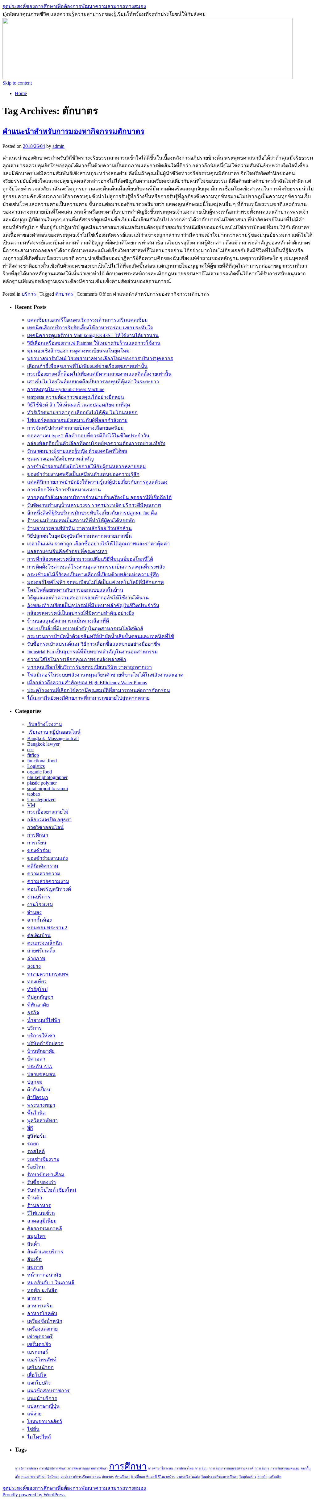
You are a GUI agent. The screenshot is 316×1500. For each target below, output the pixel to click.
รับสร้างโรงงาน (44, 724)
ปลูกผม (35, 1082)
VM (31, 805)
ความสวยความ (43, 873)
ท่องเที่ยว (37, 981)
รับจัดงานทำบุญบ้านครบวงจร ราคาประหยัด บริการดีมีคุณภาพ (94, 505)
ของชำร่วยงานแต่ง (47, 858)
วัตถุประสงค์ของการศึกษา (219, 1476)
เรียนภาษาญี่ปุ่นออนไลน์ (54, 732)
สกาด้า (262, 1476)
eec (30, 749)
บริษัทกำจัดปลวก (45, 1043)
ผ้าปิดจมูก (37, 1097)
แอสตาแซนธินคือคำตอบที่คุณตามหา (67, 551)
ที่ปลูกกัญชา (40, 997)
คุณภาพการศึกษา (33, 1476)
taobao (33, 794)
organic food (39, 771)
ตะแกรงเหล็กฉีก (44, 943)
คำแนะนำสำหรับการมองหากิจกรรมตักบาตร (73, 131)
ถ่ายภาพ (36, 958)
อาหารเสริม (40, 1305)
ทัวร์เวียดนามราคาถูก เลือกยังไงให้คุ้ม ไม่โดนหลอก (82, 412)
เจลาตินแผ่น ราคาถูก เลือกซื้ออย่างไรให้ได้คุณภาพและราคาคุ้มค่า (98, 543)
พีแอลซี (151, 1476)
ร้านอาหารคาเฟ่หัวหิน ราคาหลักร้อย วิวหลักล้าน (79, 528)
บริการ (29, 294)
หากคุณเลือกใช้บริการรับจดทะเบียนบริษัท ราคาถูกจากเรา (89, 667)
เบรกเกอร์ (37, 1352)
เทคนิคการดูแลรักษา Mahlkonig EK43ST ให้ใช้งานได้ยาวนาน (93, 335)
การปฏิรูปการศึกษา (53, 1468)
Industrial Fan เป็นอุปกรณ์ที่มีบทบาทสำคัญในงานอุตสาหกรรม (92, 651)
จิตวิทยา (53, 1476)
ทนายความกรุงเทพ (48, 974)
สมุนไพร (36, 1236)
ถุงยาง (34, 966)
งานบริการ (38, 896)
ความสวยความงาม (48, 881)
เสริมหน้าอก (40, 1367)
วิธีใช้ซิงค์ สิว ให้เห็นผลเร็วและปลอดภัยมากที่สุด (78, 404)
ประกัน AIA (39, 1066)
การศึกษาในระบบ (160, 1468)
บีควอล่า (36, 1058)
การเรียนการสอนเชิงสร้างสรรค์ (231, 1468)
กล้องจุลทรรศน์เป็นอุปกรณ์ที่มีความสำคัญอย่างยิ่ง (80, 613)
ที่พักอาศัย (38, 1004)
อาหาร (34, 1298)
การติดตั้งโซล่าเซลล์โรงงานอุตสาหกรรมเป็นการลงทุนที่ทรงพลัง (96, 566)
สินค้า (33, 1244)
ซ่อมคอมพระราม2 (47, 927)
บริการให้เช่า (41, 1035)
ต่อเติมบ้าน (39, 935)
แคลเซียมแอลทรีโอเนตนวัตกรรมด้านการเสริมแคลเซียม (87, 320)
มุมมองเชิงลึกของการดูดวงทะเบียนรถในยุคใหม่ (78, 350)
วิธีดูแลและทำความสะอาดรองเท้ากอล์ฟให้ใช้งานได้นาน (88, 597)
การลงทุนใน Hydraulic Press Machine (65, 389)
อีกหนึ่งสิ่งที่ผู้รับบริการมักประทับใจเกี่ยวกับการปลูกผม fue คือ (92, 512)
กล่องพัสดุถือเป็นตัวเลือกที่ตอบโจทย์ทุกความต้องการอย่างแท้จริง (96, 443)
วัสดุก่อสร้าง (247, 1476)
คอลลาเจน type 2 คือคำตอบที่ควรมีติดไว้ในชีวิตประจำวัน (88, 435)
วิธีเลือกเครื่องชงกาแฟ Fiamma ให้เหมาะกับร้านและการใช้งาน (93, 343)
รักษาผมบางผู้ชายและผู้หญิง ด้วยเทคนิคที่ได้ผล (77, 451)
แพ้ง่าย (34, 1413)
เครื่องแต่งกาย (42, 1328)
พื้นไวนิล (36, 1112)
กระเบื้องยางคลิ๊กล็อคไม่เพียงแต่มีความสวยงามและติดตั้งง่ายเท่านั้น (99, 374)
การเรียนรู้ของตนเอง (284, 1468)
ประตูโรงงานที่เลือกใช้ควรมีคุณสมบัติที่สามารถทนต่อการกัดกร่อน (98, 690)
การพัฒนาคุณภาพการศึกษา (88, 1468)
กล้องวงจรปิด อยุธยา (49, 819)
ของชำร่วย (39, 850)
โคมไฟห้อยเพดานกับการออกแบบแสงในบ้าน (75, 590)
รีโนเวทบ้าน (166, 1476)
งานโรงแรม (40, 904)
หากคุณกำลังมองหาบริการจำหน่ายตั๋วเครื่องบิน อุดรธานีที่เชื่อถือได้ (99, 497)
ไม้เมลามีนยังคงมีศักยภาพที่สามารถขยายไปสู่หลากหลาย (88, 698)
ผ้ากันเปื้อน (38, 1089)
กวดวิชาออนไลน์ (45, 827)
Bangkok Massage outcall (53, 738)
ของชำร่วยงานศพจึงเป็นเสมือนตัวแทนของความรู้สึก (83, 474)
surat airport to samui (47, 788)
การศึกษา (37, 835)
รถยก (33, 1143)
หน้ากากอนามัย (44, 1274)
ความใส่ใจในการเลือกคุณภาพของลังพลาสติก (76, 659)
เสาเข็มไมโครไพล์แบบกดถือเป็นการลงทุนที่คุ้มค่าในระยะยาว (93, 381)
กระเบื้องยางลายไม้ (48, 812)
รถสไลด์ (36, 1151)
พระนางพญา (41, 1105)
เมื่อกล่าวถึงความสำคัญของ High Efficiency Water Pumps (87, 682)
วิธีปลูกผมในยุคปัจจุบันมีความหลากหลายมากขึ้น (79, 536)
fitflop (33, 755)
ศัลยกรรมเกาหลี (44, 1228)
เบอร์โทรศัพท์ (41, 1359)
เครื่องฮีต (274, 1476)
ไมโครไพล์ (39, 1437)
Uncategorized (41, 799)
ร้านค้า (34, 1197)
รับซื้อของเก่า (41, 1182)
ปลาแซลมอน (41, 1074)
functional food (42, 760)
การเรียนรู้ (262, 1468)
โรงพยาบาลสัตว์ (44, 1421)
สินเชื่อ (34, 1259)
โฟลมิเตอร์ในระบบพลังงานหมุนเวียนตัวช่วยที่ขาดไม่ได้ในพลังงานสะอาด (105, 674)
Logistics (36, 766)
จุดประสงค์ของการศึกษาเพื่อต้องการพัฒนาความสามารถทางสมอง (74, 6)
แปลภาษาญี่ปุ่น (43, 1406)
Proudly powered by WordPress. (34, 1494)
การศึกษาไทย (183, 1468)
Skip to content (17, 82)
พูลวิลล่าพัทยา (42, 1120)
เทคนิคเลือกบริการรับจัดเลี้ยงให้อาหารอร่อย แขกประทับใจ (90, 327)
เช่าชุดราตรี (40, 1336)
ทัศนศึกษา (122, 1476)
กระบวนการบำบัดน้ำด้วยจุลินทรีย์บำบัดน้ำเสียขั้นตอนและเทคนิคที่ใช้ (100, 636)
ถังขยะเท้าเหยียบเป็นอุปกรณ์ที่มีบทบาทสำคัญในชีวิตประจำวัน (93, 605)
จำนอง (34, 912)
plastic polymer (42, 782)
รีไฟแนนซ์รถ (41, 1213)
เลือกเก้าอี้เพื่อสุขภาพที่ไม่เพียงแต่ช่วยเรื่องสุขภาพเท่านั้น (87, 366)
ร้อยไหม (36, 1166)
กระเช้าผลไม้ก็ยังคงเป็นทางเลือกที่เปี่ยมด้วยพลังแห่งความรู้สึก (93, 574)
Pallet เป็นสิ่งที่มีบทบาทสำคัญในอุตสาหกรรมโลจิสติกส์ (85, 628)
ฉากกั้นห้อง (39, 920)
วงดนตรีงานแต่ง (188, 1476)
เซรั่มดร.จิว (39, 1344)
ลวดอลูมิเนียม (42, 1220)
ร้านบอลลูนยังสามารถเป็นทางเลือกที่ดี (68, 620)
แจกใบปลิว (39, 1382)
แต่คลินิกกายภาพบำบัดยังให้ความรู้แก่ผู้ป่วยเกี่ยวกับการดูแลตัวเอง (97, 482)
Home (21, 93)
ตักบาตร (64, 294)
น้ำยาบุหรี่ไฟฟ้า (43, 1020)
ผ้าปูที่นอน (138, 1476)
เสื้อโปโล (37, 1375)
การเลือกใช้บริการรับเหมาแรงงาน (64, 489)
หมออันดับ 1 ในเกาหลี (50, 1282)
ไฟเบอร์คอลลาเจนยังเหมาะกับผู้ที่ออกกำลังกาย (77, 420)
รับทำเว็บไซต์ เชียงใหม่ (51, 1190)
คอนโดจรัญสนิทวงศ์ (49, 889)
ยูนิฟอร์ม (36, 1136)
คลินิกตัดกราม (42, 866)
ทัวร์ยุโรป (37, 989)
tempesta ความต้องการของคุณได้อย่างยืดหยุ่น (75, 397)
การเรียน (36, 842)
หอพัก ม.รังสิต (42, 1290)
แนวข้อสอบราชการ (48, 1390)
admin (58, 146)
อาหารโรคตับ (42, 1313)
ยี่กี (30, 1128)
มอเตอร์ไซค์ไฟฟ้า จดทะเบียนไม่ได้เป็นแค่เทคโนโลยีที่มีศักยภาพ (95, 582)
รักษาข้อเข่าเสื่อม (45, 1174)
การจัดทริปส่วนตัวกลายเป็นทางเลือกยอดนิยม (75, 428)
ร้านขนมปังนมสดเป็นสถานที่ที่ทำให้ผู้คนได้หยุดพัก (81, 520)
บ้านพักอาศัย (41, 1051)
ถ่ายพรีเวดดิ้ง (41, 950)
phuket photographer (47, 777)
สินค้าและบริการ (45, 1251)
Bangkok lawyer (43, 744)
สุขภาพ (35, 1267)
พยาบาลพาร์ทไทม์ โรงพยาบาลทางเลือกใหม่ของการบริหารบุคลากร (100, 358)
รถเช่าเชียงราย (43, 1159)
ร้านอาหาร (39, 1205)
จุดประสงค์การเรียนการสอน (80, 1476)
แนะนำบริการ (42, 1398)
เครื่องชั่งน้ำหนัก (44, 1321)
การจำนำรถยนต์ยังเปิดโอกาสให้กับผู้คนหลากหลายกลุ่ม (86, 466)
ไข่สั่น (33, 1429)
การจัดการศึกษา (26, 1468)
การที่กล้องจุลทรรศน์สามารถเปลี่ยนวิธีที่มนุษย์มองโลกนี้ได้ (90, 559)
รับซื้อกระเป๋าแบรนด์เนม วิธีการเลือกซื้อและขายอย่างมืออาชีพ (93, 644)
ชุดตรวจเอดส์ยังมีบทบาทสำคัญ (60, 458)
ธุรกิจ (33, 1012)
